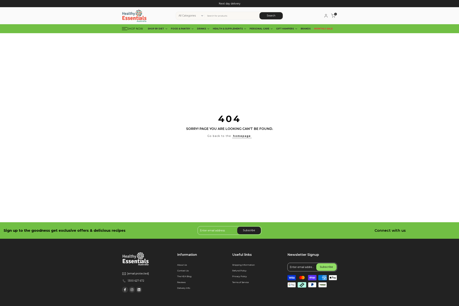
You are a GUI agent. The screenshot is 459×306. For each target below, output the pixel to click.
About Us (182, 264)
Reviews (181, 282)
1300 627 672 (136, 280)
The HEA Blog (184, 276)
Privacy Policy (239, 276)
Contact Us (183, 270)
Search (271, 15)
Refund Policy (239, 270)
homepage (242, 136)
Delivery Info (183, 288)
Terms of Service (240, 282)
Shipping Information (243, 264)
